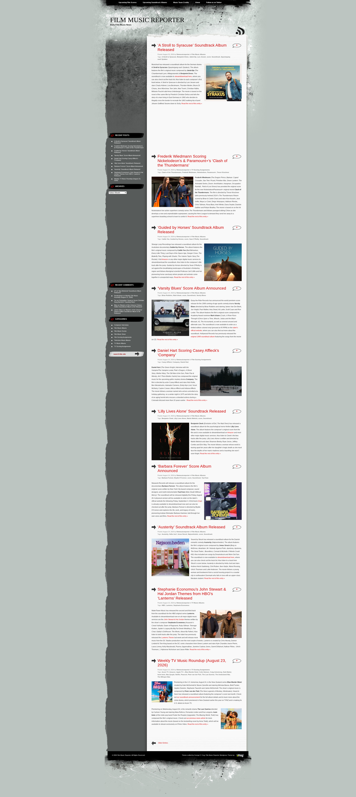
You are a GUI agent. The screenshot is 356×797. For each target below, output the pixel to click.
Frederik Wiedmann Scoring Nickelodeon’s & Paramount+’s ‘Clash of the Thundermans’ (129, 146)
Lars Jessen (201, 57)
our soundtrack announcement (188, 697)
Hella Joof (173, 534)
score (209, 57)
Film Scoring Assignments (123, 337)
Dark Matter (227, 672)
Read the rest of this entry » (191, 104)
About (197, 2)
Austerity (165, 534)
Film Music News (120, 334)
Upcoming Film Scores (128, 2)
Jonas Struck (182, 534)
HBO (163, 605)
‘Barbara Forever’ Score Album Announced (128, 166)
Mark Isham (177, 295)
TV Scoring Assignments (122, 346)
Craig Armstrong (216, 672)
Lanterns (169, 605)
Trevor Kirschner (223, 172)
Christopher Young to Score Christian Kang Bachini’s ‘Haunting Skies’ (129, 301)
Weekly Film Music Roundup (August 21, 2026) (126, 296)
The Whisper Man (164, 677)
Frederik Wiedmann (189, 172)
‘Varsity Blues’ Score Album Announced (127, 155)
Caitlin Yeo (166, 239)
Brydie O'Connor (180, 478)
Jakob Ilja (192, 57)
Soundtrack (216, 57)
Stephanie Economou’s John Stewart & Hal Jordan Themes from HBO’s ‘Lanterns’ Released (128, 174)
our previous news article (195, 718)
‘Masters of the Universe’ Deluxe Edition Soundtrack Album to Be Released (128, 306)
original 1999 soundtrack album (203, 337)
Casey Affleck (167, 362)
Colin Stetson (204, 672)
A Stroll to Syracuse (169, 57)
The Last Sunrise (208, 674)
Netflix (177, 674)
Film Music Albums (120, 328)
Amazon (165, 259)
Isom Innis (161, 674)
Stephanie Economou (181, 605)
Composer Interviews (121, 325)
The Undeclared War (222, 674)
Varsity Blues (201, 295)
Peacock (184, 674)
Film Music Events (120, 331)
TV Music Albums (120, 343)
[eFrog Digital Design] (240, 757)
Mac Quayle (170, 674)
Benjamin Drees (183, 57)
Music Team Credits (181, 2)
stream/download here (183, 76)
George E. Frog (199, 755)
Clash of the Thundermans (171, 172)
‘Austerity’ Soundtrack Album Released (127, 169)
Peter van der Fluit (194, 674)
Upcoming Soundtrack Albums (155, 2)
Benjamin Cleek (167, 418)
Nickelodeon (201, 172)
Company (176, 362)
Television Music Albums (122, 340)
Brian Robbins (167, 295)
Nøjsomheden (193, 534)
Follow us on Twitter (214, 2)
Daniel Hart (185, 362)
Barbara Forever (167, 478)
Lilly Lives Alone (180, 418)
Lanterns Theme (167, 638)
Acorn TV (165, 672)
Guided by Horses (177, 239)
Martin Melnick (192, 418)
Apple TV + (180, 672)
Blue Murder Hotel (191, 672)
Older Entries (163, 743)
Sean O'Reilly (194, 239)
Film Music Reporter (147, 19)
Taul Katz (205, 478)
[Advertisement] (128, 89)
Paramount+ (211, 172)
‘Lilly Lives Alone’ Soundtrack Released (127, 163)
